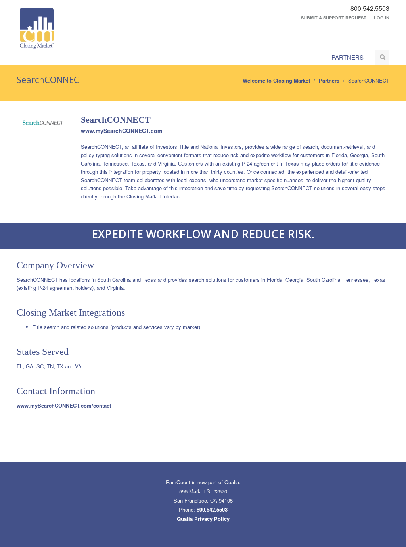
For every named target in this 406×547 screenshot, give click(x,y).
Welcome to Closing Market (276, 80)
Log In (381, 18)
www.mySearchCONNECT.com (121, 131)
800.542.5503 (212, 509)
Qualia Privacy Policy (203, 518)
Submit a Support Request (333, 18)
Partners (347, 57)
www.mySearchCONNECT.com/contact (64, 405)
